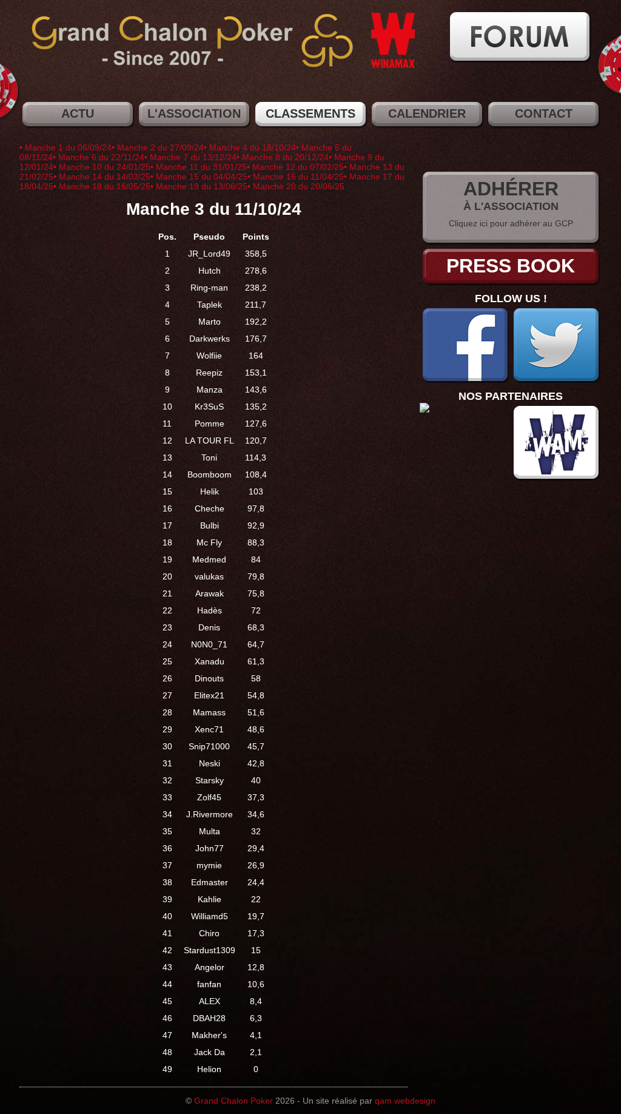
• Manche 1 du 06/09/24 (65, 147)
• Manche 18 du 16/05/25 (101, 186)
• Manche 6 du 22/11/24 (98, 157)
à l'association (511, 206)
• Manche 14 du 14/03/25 (101, 176)
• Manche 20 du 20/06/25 (295, 186)
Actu (77, 113)
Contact (543, 113)
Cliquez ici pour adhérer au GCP (511, 223)
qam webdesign (405, 1101)
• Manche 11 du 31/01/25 (198, 167)
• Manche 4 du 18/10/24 (250, 147)
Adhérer (511, 189)
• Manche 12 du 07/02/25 (295, 167)
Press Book (510, 266)
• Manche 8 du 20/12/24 (283, 157)
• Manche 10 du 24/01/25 (101, 167)
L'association (194, 113)
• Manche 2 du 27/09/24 (158, 147)
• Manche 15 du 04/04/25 (198, 176)
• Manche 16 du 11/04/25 (295, 176)
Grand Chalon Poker (233, 1101)
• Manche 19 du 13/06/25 (198, 186)
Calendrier (427, 113)
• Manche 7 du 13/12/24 (190, 157)
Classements (310, 113)
